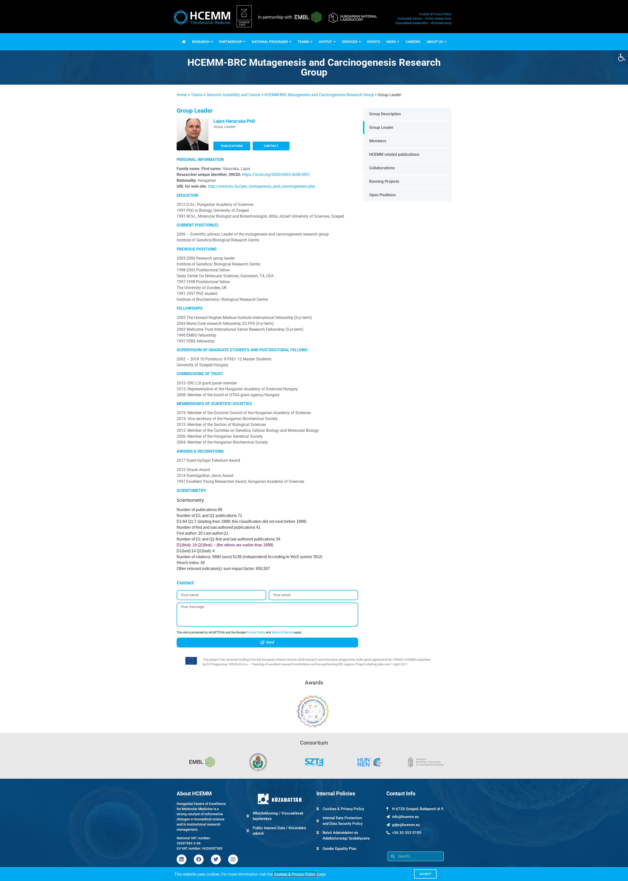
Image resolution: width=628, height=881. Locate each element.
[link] (621, 57)
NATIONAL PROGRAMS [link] (270, 42)
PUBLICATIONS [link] (232, 146)
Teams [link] (197, 94)
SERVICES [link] (350, 42)
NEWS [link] (391, 42)
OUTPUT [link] (325, 42)
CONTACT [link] (271, 146)
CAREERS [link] (413, 42)
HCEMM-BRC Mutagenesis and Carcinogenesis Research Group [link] (319, 94)
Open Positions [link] (382, 195)
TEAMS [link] (303, 42)
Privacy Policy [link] (255, 632)
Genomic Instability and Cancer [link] (234, 94)
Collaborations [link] (382, 168)
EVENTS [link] (373, 42)
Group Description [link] (385, 114)
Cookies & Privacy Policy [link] (295, 874)
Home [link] (182, 94)
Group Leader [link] (381, 127)
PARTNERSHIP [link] (230, 42)
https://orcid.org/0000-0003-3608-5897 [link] (276, 174)
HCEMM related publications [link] (394, 154)
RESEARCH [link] (200, 42)
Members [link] (377, 141)
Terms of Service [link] (282, 632)
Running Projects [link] (384, 181)
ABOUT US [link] (435, 42)
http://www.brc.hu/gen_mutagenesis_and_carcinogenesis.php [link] (261, 186)
